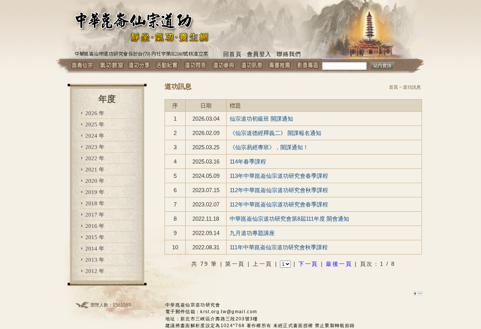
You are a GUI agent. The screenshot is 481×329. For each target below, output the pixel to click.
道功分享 (139, 65)
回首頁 (232, 54)
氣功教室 (111, 65)
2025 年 (94, 124)
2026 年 (94, 113)
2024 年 (94, 136)
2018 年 (94, 203)
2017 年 (94, 215)
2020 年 (94, 181)
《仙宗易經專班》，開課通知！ (269, 147)
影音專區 (308, 65)
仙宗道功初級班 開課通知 (261, 118)
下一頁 (308, 264)
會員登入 (259, 54)
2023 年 (94, 147)
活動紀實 (167, 65)
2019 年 (94, 192)
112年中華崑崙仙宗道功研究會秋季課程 (279, 190)
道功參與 (223, 65)
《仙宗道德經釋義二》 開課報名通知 (275, 133)
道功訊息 (251, 65)
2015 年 (94, 237)
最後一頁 (339, 264)
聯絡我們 (289, 54)
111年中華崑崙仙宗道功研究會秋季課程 (279, 247)
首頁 (393, 87)
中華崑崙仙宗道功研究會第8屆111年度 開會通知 (289, 218)
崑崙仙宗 (82, 65)
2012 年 (94, 271)
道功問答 (195, 65)
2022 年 (94, 158)
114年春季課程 (248, 161)
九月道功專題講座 (252, 233)
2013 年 (94, 260)
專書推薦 (280, 65)
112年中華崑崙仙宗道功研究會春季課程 (279, 204)
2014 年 (94, 249)
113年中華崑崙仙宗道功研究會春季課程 (279, 176)
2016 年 (94, 226)
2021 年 (94, 170)
